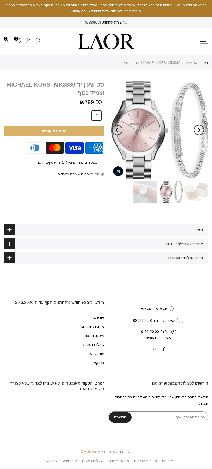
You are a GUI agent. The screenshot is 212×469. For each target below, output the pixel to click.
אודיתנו (98, 317)
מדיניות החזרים (92, 326)
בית (205, 63)
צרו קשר (97, 363)
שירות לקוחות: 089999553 (103, 22)
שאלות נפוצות (93, 344)
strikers (158, 303)
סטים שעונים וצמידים (73, 174)
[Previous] (199, 130)
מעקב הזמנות (94, 335)
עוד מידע (97, 353)
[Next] (117, 130)
